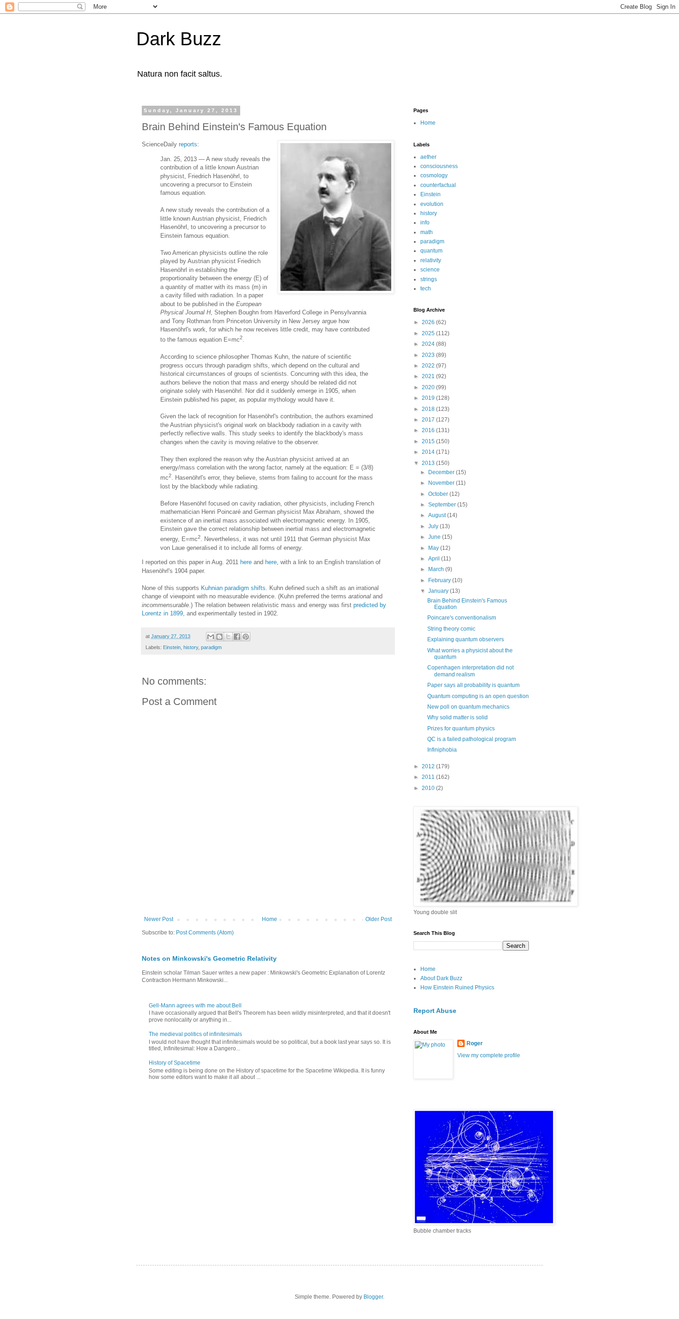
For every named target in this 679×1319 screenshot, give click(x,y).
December (442, 472)
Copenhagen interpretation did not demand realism (470, 670)
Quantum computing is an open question (478, 696)
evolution (431, 204)
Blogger (373, 1297)
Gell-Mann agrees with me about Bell (195, 1005)
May (434, 548)
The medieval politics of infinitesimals (195, 1034)
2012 (429, 766)
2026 (429, 322)
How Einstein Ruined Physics (457, 987)
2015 (429, 441)
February (440, 580)
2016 (429, 430)
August (437, 515)
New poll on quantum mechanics (468, 707)
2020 (429, 387)
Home (269, 919)
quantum (431, 250)
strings (428, 279)
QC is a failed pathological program (471, 739)
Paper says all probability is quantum (473, 685)
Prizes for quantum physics (461, 728)
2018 (429, 409)
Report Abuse (434, 1010)
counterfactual (438, 185)
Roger (475, 1043)
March (436, 569)
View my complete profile (488, 1055)
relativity (430, 260)
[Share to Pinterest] (245, 636)
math (426, 232)
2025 (429, 333)
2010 (429, 788)
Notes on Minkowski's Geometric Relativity (209, 958)
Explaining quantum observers (465, 639)
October (438, 494)
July (434, 526)
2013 (429, 463)
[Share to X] (228, 636)
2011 (429, 777)
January (439, 591)
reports (188, 144)
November (442, 483)
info (425, 222)
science (430, 269)
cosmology (434, 175)
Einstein (172, 647)
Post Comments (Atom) (205, 932)
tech (425, 288)
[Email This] (210, 636)
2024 (429, 344)
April (434, 558)
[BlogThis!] (219, 636)
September (442, 504)
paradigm (211, 647)
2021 (429, 376)
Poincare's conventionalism (461, 617)
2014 (429, 452)
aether (428, 157)
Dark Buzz (178, 39)
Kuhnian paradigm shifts (233, 587)
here (246, 562)
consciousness (439, 166)
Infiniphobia (442, 750)
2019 (429, 398)
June (435, 537)
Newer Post (158, 919)
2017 (429, 419)
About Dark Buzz (441, 978)
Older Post (378, 919)
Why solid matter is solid (457, 717)
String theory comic (451, 629)
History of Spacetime (174, 1063)
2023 (429, 355)
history (190, 647)
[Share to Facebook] (237, 636)
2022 (429, 365)
